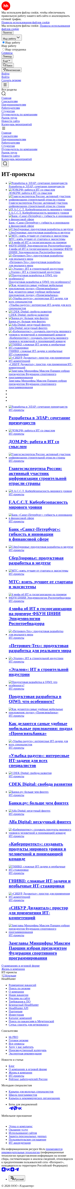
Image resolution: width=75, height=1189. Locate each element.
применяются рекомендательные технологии (31, 1150)
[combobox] (17, 1178)
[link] (7, 65)
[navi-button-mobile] (5, 85)
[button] (5, 73)
